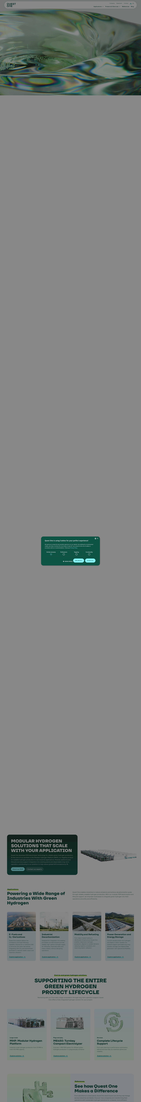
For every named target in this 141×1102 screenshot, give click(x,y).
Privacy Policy (73, 547)
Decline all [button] (78, 560)
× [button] (97, 538)
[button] (68, 561)
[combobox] (95, 538)
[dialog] (70, 551)
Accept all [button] (90, 560)
